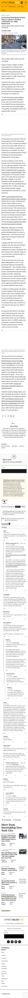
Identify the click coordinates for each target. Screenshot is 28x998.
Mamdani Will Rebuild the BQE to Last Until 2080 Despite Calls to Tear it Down (8, 838)
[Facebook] (12, 941)
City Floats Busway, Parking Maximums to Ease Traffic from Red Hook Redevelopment (8, 897)
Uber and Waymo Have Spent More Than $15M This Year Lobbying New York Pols (9, 855)
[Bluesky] (15, 941)
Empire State (12, 6)
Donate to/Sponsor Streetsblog (4, 966)
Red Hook (3, 893)
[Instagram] (19, 941)
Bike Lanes (14, 446)
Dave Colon (7, 31)
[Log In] (22, 2)
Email (3, 467)
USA (2, 6)
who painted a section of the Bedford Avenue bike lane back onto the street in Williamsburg (12, 401)
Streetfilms (20, 6)
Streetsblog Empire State (8, 849)
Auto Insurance (5, 850)
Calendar (3, 955)
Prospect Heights (5, 15)
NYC (6, 6)
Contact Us (3, 958)
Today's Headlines (5, 866)
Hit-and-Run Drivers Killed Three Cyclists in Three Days (9, 882)
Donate (3, 10)
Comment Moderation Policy (4, 973)
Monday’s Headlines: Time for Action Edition (9, 869)
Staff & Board (4, 961)
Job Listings (4, 986)
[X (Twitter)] (8, 941)
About (2, 952)
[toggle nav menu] (26, 2)
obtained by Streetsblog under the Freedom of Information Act (12, 386)
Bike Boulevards (5, 446)
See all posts (5, 910)
